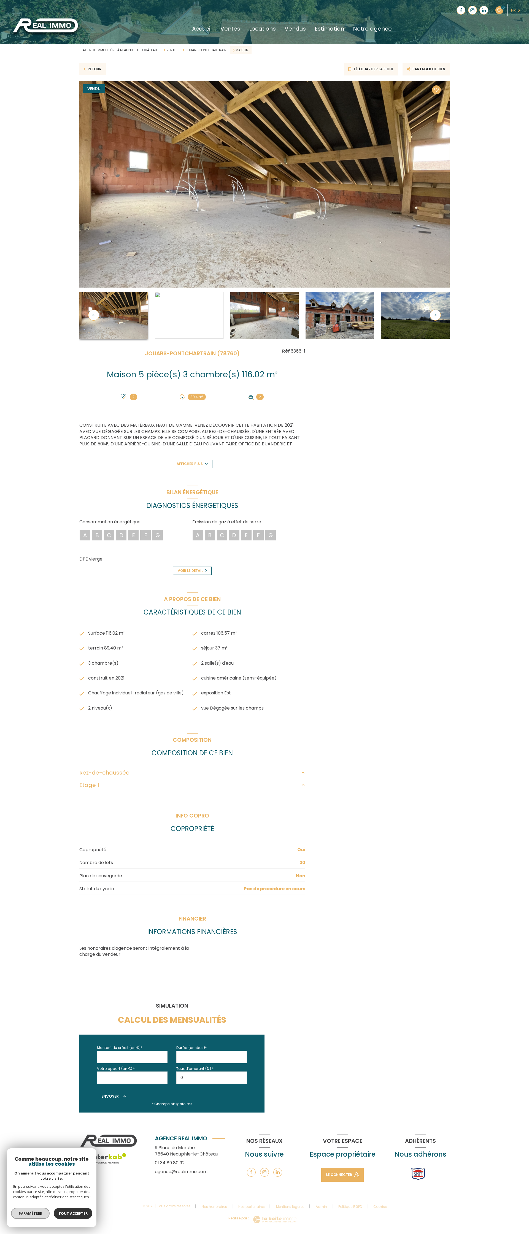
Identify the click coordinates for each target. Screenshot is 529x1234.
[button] (435, 315)
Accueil (202, 28)
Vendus (295, 28)
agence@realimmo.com (181, 1171)
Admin (321, 1206)
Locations (262, 28)
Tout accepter (73, 1213)
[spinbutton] (211, 1077)
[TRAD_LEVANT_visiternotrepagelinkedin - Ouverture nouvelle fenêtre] (483, 10)
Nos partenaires (251, 1206)
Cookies (380, 1207)
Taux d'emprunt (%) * (195, 1068)
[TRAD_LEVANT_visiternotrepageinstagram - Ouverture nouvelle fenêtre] (472, 10)
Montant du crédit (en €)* (119, 1047)
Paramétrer (30, 1213)
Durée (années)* (191, 1047)
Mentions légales (290, 1206)
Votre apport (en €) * (116, 1068)
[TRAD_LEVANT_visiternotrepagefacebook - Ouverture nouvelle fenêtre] (461, 10)
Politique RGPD (350, 1206)
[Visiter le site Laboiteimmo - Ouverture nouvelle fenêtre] (274, 1219)
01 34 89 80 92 (170, 1163)
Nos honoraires (214, 1206)
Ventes (230, 28)
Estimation (329, 28)
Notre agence (372, 28)
